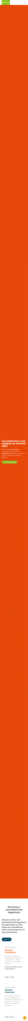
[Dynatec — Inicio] (6, 2)
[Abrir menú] (24, 2)
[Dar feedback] (25, 1018)
